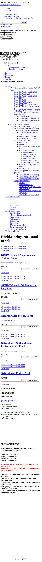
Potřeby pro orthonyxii (22, 181)
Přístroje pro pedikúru (22, 126)
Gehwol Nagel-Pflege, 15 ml (17, 315)
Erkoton (22, 183)
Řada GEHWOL (20, 100)
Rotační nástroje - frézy (27, 150)
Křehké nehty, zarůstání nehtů (20, 215)
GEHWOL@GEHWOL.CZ (10, 5)
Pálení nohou (14, 217)
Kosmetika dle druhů (12, 197)
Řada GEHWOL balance (23, 102)
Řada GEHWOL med (22, 94)
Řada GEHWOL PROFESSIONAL (27, 110)
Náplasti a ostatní (25, 116)
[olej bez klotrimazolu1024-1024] (13, 336)
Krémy (12, 199)
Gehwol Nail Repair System (29, 195)
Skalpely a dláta (24, 169)
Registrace (8, 11)
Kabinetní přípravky (12, 231)
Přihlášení (7, 9)
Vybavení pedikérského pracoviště (26, 130)
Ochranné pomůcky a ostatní (29, 179)
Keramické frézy (29, 156)
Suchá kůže (14, 223)
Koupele (13, 203)
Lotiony (12, 201)
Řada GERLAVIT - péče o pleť (25, 104)
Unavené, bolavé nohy (18, 229)
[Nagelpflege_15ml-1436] (10, 309)
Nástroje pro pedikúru (22, 140)
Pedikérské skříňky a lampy (28, 138)
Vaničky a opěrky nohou (27, 136)
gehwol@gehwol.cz (8, 401)
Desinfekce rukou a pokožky (29, 175)
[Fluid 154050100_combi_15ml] (13, 367)
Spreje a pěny (14, 205)
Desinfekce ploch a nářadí (28, 177)
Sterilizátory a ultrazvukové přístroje (27, 128)
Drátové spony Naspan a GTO (30, 187)
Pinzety (21, 144)
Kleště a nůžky (24, 142)
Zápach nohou (15, 213)
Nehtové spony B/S (26, 185)
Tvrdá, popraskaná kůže (18, 227)
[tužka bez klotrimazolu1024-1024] (13, 279)
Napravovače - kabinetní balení (30, 118)
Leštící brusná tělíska (30, 160)
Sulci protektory (24, 189)
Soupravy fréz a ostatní (31, 162)
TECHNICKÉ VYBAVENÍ (20, 124)
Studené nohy (15, 221)
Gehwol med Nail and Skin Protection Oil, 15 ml (16, 345)
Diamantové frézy (29, 152)
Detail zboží (5, 250)
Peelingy (13, 207)
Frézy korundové (29, 158)
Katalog (8, 86)
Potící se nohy (15, 219)
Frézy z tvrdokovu (29, 154)
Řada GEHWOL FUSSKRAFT (25, 92)
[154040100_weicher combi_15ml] (14, 248)
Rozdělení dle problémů (13, 211)
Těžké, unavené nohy (17, 225)
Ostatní (12, 209)
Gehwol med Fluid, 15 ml (15, 373)
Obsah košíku (6, 26)
